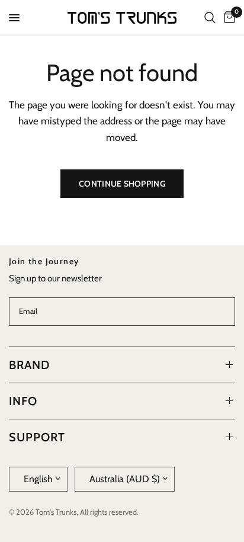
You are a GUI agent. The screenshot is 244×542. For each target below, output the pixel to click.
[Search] (210, 18)
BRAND (29, 365)
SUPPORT (37, 437)
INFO (23, 401)
